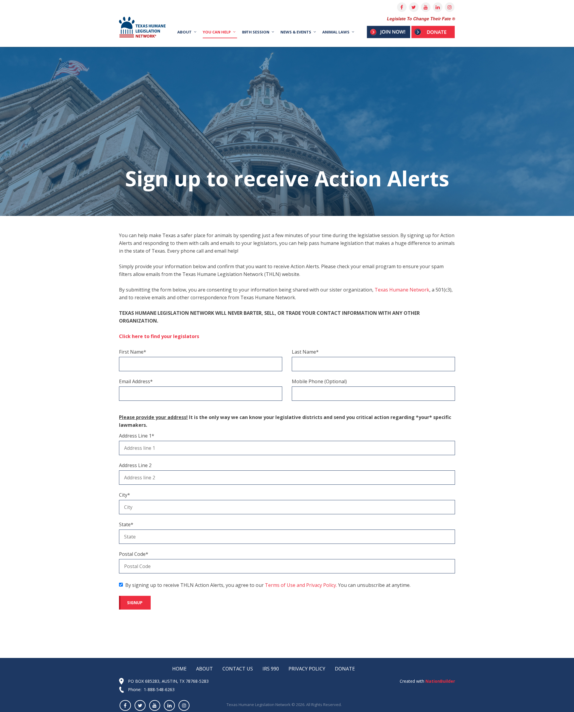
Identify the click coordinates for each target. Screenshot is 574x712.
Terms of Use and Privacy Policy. (301, 585)
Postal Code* (133, 554)
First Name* (132, 352)
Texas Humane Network (402, 289)
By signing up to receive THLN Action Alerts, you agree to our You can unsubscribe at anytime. (267, 585)
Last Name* (305, 352)
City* (124, 495)
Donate (345, 668)
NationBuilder (439, 681)
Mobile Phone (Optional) (319, 381)
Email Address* (136, 381)
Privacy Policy (306, 668)
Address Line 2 (135, 465)
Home (179, 668)
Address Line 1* (136, 435)
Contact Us (237, 668)
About (204, 668)
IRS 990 (270, 668)
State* (126, 524)
